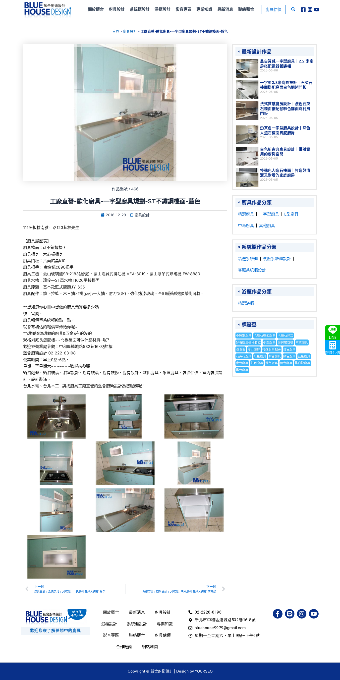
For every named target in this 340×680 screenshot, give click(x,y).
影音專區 (111, 635)
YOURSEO (204, 671)
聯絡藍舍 (137, 635)
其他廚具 (267, 225)
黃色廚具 (286, 363)
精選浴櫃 (246, 303)
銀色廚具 (257, 363)
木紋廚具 (302, 342)
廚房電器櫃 (285, 342)
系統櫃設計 (137, 623)
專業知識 (165, 623)
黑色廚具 (242, 370)
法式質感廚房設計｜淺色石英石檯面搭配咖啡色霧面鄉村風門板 (285, 108)
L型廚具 (291, 214)
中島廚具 (246, 225)
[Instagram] (310, 9)
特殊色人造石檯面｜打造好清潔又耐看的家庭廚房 (285, 173)
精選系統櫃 (248, 258)
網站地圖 (150, 646)
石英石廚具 (244, 356)
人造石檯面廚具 (265, 335)
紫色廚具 (275, 356)
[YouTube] (316, 9)
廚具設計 (130, 31)
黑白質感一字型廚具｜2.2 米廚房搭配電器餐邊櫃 (286, 63)
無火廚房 (254, 349)
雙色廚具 (271, 363)
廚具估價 (163, 635)
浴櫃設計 (109, 623)
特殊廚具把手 (271, 349)
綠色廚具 (289, 356)
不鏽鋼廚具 (244, 335)
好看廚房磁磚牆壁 (248, 342)
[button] (273, 9)
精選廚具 (246, 214)
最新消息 (137, 612)
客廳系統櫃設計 (252, 270)
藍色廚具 (304, 356)
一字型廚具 (269, 214)
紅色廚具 (260, 356)
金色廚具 (242, 363)
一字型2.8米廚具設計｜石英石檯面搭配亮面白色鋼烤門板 (286, 85)
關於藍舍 (111, 612)
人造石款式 (285, 335)
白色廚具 (289, 349)
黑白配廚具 (302, 363)
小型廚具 (269, 342)
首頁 (115, 31)
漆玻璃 (240, 349)
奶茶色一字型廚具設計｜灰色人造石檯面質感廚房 (285, 130)
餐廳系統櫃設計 (277, 258)
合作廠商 (124, 646)
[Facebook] (303, 9)
